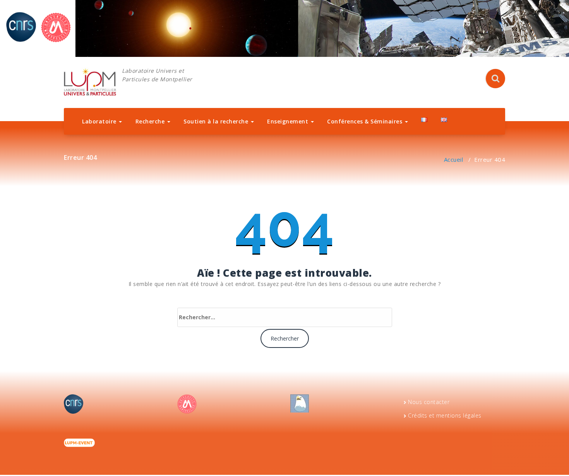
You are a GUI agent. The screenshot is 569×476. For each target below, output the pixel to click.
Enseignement (288, 121)
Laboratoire (100, 121)
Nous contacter (428, 402)
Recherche (150, 121)
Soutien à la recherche (216, 121)
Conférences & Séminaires (365, 121)
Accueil (453, 159)
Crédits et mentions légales (445, 415)
